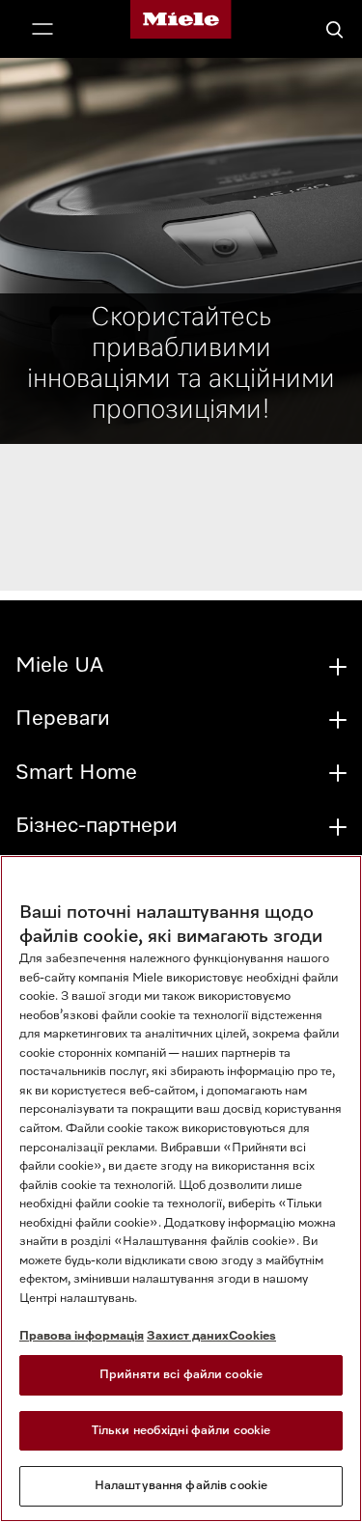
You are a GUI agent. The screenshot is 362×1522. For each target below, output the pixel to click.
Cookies (252, 1336)
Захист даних (188, 1336)
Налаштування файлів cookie (181, 1486)
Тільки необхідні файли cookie (181, 1431)
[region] (181, 1188)
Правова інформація (81, 1336)
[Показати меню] (42, 30)
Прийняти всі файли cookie (181, 1375)
